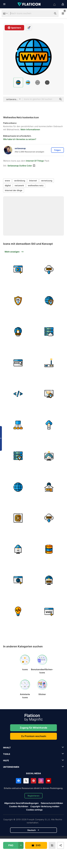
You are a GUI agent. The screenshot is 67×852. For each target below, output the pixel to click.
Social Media (33, 773)
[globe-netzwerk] (18, 487)
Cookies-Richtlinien (18, 806)
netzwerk (19, 185)
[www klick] (49, 611)
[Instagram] (41, 780)
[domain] (49, 580)
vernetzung (46, 180)
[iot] (18, 456)
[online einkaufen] (49, 394)
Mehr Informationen (30, 129)
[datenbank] (49, 549)
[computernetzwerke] (18, 425)
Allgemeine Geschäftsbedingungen (21, 803)
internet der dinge (13, 190)
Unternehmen (11, 767)
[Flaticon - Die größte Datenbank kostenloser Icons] (29, 4)
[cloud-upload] (49, 270)
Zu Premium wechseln (33, 736)
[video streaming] (18, 270)
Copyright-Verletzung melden (44, 806)
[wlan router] (49, 363)
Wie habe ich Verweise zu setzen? (19, 139)
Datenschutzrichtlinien (52, 803)
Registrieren (33, 795)
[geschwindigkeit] (49, 456)
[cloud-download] (49, 518)
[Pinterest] (33, 780)
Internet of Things (35, 160)
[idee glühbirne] (18, 611)
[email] (18, 518)
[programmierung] (18, 394)
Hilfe (6, 760)
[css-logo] (18, 580)
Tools (6, 754)
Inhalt (7, 747)
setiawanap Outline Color (19, 165)
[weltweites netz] (18, 332)
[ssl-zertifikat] (18, 301)
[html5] (49, 487)
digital (8, 185)
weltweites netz (35, 185)
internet (33, 180)
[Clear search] (48, 13)
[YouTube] (48, 780)
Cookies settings (34, 810)
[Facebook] (18, 780)
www (7, 180)
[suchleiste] (18, 363)
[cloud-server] (49, 332)
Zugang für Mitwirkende (33, 727)
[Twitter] (26, 780)
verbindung (19, 180)
